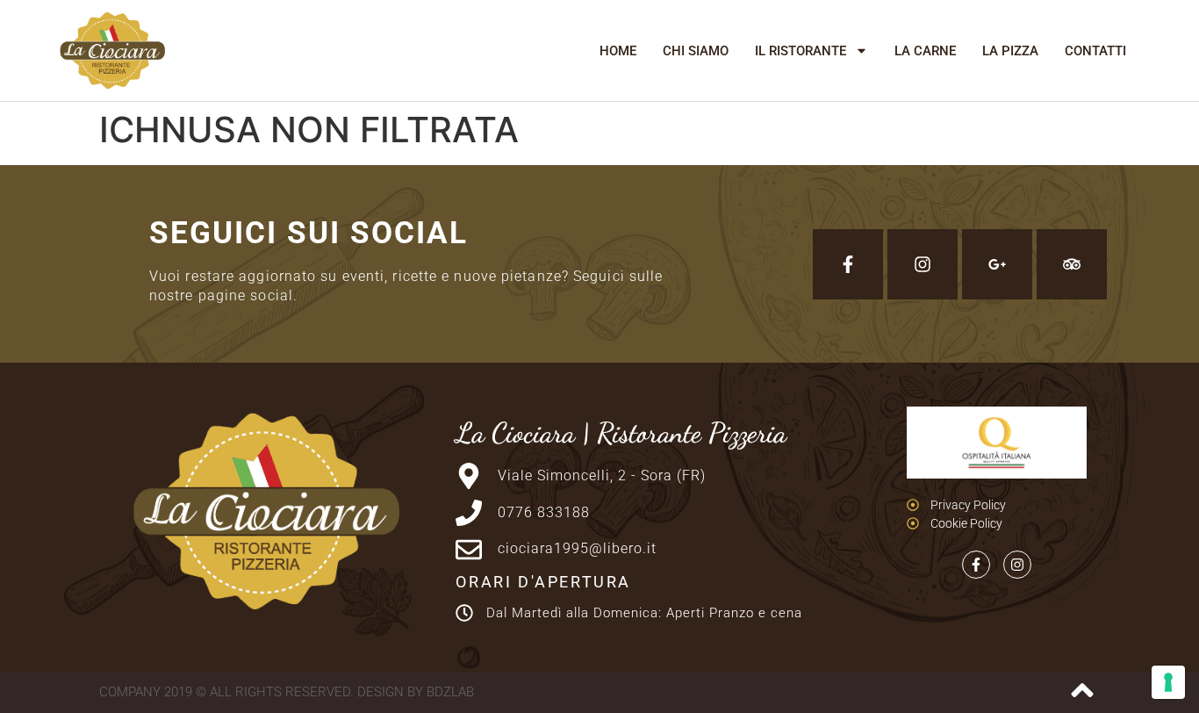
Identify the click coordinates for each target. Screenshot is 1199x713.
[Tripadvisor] (1072, 264)
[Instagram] (922, 264)
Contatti (1095, 51)
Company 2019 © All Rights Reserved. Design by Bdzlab (286, 692)
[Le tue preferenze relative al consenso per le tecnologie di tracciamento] (1168, 682)
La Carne (925, 51)
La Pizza (1010, 51)
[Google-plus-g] (997, 264)
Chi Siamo (696, 51)
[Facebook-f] (848, 264)
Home (618, 51)
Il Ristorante (800, 51)
